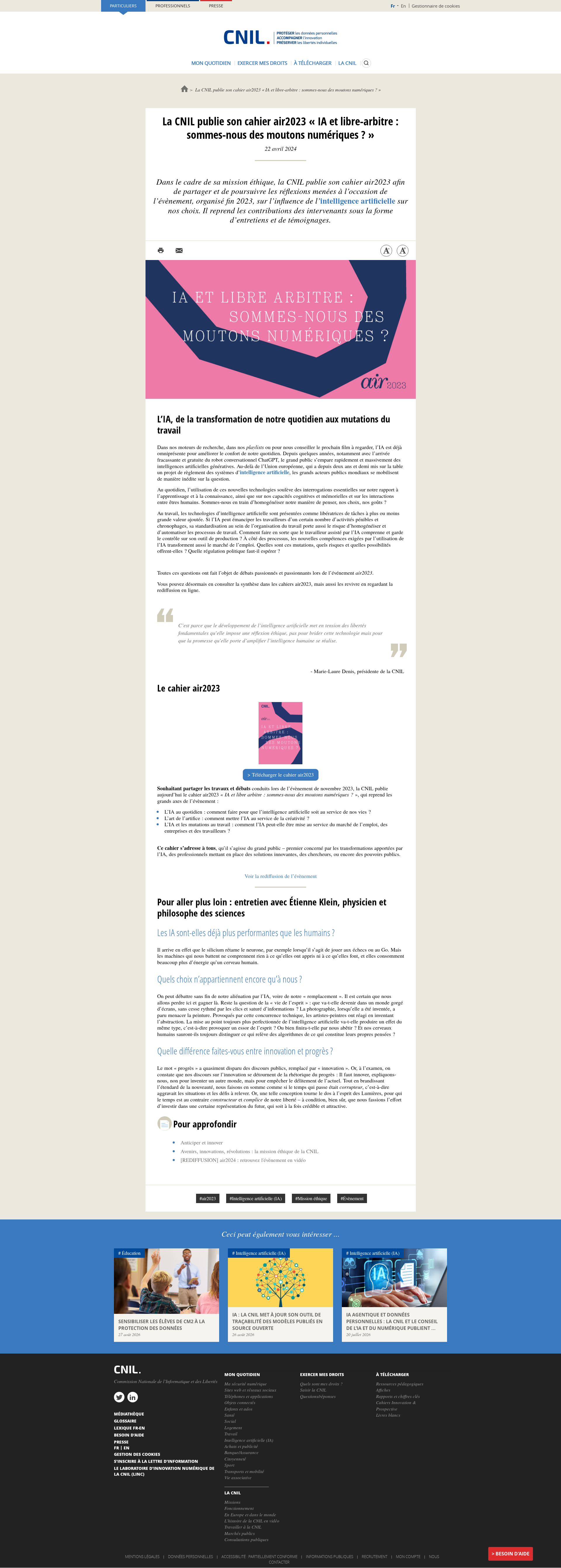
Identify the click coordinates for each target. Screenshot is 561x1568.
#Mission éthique (311, 1198)
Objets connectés (239, 1402)
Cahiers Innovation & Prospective (396, 1405)
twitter (119, 1397)
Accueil (184, 88)
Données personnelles (190, 1556)
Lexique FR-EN (129, 1428)
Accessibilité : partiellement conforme (259, 1556)
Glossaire (125, 1421)
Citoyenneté (235, 1459)
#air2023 (208, 1198)
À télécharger (313, 63)
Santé (229, 1415)
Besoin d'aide (512, 1553)
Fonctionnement (239, 1508)
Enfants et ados (238, 1409)
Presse (216, 5)
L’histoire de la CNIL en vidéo (251, 1521)
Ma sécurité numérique (245, 1384)
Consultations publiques (246, 1539)
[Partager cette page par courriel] (179, 251)
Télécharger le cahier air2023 (283, 774)
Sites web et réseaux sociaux (250, 1390)
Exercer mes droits (262, 63)
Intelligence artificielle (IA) (260, 1253)
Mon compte (408, 1556)
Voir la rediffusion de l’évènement (281, 875)
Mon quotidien (211, 63)
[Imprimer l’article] (161, 251)
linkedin (132, 1397)
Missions (232, 1502)
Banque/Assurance (241, 1452)
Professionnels (172, 5)
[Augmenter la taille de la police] (402, 251)
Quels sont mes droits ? (321, 1384)
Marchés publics (239, 1533)
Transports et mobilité (244, 1471)
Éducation (131, 1253)
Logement (233, 1427)
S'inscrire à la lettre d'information (156, 1461)
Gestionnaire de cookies (436, 6)
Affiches (383, 1390)
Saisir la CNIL (313, 1390)
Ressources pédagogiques (399, 1384)
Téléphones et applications (248, 1396)
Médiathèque (129, 1414)
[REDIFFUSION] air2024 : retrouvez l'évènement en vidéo (243, 1159)
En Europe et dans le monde (250, 1514)
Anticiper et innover (202, 1142)
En (403, 6)
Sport (229, 1465)
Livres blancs (388, 1415)
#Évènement (352, 1198)
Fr (393, 6)
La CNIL (347, 63)
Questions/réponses (318, 1396)
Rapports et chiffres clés (398, 1396)
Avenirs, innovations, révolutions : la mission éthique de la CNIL (249, 1151)
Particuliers (123, 5)
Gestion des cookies (137, 1454)
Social (230, 1421)
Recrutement (374, 1556)
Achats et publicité (241, 1446)
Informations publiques (329, 1556)
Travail (230, 1434)
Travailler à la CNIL (242, 1527)
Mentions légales (142, 1556)
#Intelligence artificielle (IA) (256, 1198)
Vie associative (238, 1477)
